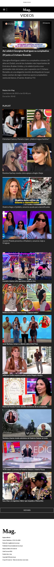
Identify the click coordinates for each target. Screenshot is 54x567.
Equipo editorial (6, 537)
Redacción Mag (8, 90)
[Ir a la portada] (9, 532)
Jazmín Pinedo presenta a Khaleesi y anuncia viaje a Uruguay (24, 242)
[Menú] (4, 9)
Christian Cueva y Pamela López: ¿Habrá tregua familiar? (26, 139)
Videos (27, 15)
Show (5, 47)
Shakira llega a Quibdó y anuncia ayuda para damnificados (26, 207)
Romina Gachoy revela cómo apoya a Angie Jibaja (23, 173)
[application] (27, 35)
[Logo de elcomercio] (27, 10)
